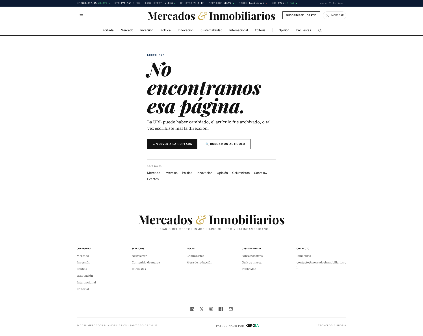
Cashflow (260, 173)
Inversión (146, 30)
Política (165, 30)
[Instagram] (211, 309)
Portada (108, 30)
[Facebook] (221, 309)
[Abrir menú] (81, 15)
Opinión (284, 30)
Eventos (153, 179)
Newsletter (139, 256)
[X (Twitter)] (202, 309)
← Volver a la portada (172, 144)
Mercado (127, 30)
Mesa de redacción (199, 262)
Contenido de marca (146, 262)
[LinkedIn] (192, 309)
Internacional (238, 30)
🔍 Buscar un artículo (225, 144)
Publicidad (249, 269)
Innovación (185, 30)
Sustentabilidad (211, 30)
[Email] (230, 309)
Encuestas (303, 30)
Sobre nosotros (252, 256)
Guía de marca (252, 262)
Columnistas (241, 173)
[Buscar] (319, 30)
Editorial (260, 30)
